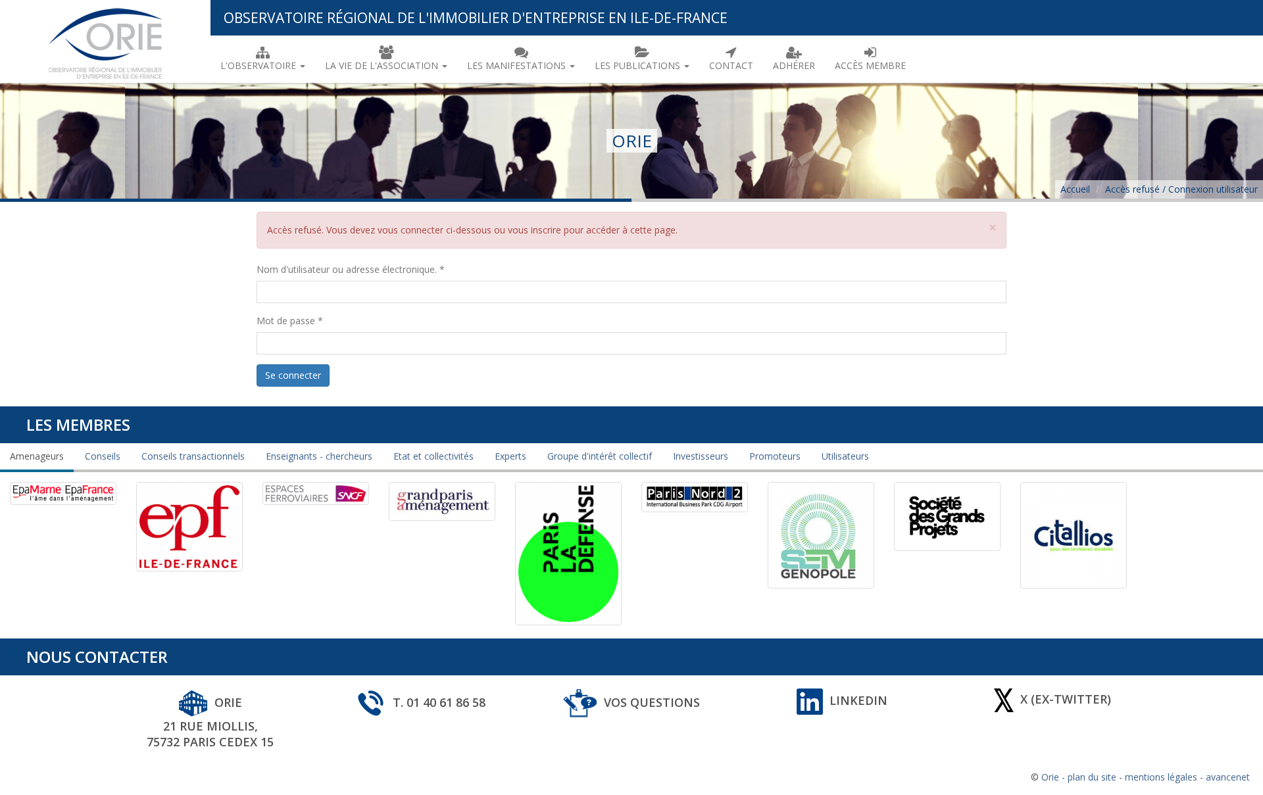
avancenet (1228, 777)
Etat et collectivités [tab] (433, 456)
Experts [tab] (510, 456)
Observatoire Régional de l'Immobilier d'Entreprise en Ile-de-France (476, 18)
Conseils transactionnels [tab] (193, 456)
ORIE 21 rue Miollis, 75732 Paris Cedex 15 (210, 722)
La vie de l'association (383, 65)
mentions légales (1161, 777)
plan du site (1092, 777)
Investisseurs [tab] (700, 456)
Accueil (1075, 189)
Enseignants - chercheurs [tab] (319, 456)
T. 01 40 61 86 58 (439, 702)
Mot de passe (290, 320)
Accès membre (870, 65)
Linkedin (858, 700)
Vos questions (652, 702)
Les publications (639, 65)
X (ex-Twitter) (1065, 699)
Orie (1050, 777)
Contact (731, 65)
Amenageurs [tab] (37, 456)
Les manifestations (517, 65)
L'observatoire (259, 65)
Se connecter (293, 375)
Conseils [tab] (102, 456)
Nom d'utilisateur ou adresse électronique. (351, 269)
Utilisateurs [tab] (845, 456)
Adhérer (794, 65)
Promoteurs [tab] (775, 456)
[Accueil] (105, 41)
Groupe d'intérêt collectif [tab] (599, 456)
